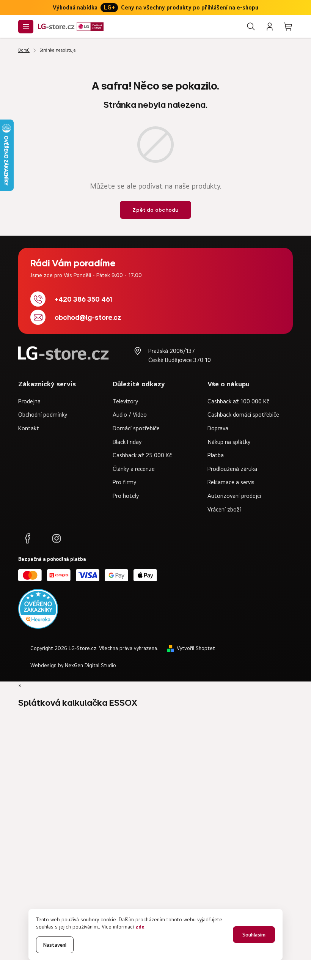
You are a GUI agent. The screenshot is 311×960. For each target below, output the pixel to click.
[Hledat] (251, 26)
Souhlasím (253, 934)
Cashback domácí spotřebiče (243, 414)
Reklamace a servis (230, 481)
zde (140, 927)
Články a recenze (134, 468)
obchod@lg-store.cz (88, 317)
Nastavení (54, 944)
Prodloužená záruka (232, 468)
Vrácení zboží (224, 509)
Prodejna (29, 401)
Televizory (125, 401)
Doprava (217, 428)
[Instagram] (56, 538)
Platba (215, 455)
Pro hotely (126, 495)
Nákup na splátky (228, 441)
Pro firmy (124, 481)
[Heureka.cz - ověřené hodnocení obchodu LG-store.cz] (38, 609)
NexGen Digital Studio (90, 665)
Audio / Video (130, 414)
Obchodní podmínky (42, 414)
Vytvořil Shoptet (196, 648)
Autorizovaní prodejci (234, 495)
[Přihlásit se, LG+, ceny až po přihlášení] (269, 26)
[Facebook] (27, 538)
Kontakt (28, 428)
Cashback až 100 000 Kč (238, 401)
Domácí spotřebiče (136, 428)
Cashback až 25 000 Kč (142, 455)
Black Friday (127, 441)
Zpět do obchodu (155, 209)
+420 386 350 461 (83, 299)
